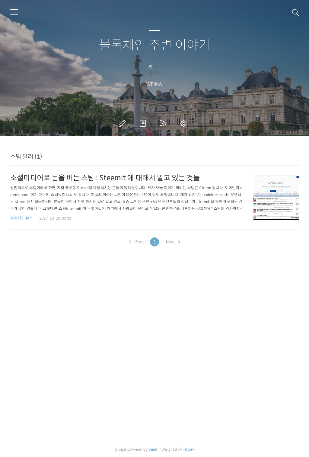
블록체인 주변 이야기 (154, 45)
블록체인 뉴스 (21, 218)
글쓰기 (123, 123)
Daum (153, 449)
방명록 (144, 123)
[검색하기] (295, 12)
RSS (164, 123)
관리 (185, 123)
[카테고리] (14, 12)
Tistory (188, 449)
